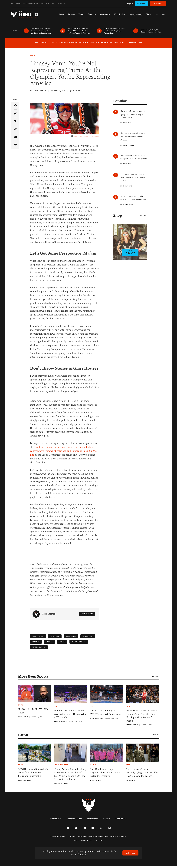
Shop (117, 215)
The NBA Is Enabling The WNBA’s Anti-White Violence (105, 712)
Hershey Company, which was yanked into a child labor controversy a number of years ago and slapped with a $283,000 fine (63, 451)
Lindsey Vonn (88, 636)
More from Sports (33, 676)
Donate (143, 3)
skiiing (49, 642)
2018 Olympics (38, 636)
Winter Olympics (39, 647)
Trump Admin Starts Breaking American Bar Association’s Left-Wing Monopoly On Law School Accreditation (70, 774)
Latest (23, 735)
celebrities (71, 636)
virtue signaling (78, 642)
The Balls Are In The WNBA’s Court (33, 711)
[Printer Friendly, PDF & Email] (15, 145)
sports (62, 642)
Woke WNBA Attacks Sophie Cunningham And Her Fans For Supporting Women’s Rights (141, 715)
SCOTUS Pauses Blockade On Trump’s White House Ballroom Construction (33, 772)
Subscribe (158, 3)
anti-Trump (55, 636)
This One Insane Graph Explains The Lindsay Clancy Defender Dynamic (105, 772)
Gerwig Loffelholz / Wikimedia (86, 136)
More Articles (87, 614)
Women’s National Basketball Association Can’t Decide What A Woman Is (70, 714)
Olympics (36, 642)
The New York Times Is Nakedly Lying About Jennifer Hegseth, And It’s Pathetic (142, 772)
